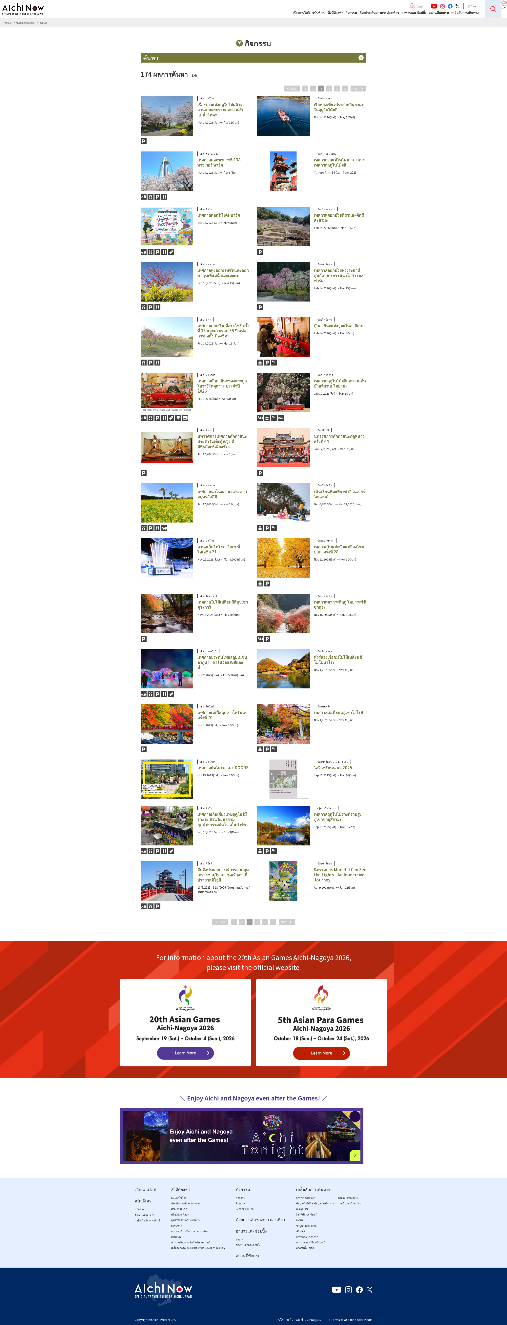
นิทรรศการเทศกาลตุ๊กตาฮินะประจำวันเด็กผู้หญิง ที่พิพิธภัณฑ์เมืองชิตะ (222, 441)
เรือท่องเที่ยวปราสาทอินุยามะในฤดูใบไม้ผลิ (339, 107)
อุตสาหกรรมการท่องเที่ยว (185, 1220)
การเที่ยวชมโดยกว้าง (349, 1203)
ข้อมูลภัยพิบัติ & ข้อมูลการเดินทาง (315, 1203)
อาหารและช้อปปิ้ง (413, 13)
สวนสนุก (176, 1237)
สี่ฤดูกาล (240, 1203)
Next (356, 88)
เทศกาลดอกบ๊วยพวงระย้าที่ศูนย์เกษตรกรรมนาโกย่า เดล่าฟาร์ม (340, 275)
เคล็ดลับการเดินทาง (465, 13)
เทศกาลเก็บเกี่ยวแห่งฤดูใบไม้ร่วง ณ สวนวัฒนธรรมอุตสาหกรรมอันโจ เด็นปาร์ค (222, 819)
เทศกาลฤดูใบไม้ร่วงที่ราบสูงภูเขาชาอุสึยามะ (338, 816)
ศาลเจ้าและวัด (179, 1209)
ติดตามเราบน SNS (348, 1197)
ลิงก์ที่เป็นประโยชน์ (306, 1214)
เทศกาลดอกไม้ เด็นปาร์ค (218, 215)
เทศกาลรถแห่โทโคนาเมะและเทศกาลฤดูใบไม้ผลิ (339, 162)
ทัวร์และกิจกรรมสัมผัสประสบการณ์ (190, 1242)
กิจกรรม (351, 13)
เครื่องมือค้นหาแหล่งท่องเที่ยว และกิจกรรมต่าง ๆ (198, 1248)
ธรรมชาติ (176, 1225)
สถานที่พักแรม (439, 13)
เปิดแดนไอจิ (301, 13)
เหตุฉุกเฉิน (302, 1209)
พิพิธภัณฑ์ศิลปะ (180, 1214)
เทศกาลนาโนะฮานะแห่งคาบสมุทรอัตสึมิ (222, 493)
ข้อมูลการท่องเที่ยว (25, 22)
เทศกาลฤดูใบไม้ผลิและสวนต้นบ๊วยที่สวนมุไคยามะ (340, 383)
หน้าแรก (8, 22)
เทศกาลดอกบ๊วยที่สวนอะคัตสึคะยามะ (339, 217)
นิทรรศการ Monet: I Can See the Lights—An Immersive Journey (340, 875)
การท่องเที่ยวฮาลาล (307, 1237)
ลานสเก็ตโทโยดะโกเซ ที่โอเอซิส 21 (218, 549)
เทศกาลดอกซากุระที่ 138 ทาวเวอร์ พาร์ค (219, 162)
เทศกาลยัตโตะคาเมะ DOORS (223, 767)
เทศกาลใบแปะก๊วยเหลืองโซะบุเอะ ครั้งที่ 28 (339, 549)
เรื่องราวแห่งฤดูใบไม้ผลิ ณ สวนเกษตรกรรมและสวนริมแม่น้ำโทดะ (220, 110)
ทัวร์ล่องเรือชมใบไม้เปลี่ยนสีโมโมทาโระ (338, 659)
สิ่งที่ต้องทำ (335, 13)
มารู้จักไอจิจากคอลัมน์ (147, 1220)
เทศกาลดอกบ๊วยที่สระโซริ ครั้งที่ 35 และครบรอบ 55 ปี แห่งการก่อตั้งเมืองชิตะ (223, 331)
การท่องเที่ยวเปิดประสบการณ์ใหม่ (190, 1231)
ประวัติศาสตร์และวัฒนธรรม (186, 1203)
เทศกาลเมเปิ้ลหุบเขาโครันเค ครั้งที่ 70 (221, 714)
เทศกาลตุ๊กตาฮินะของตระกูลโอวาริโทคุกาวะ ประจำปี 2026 (222, 386)
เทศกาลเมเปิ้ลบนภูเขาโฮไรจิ (338, 712)
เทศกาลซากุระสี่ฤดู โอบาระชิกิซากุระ (340, 604)
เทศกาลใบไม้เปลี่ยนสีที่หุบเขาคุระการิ (222, 604)
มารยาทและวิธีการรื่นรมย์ (310, 1242)
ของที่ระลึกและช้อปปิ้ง (248, 1245)
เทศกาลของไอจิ (245, 1209)
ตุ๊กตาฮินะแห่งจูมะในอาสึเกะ (338, 325)
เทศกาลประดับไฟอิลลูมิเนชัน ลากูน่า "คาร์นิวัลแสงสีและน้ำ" (222, 662)
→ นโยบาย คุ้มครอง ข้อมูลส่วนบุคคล (298, 1319)
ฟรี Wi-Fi (301, 1231)
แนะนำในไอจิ (179, 1197)
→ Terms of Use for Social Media (349, 1319)
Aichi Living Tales (144, 1215)
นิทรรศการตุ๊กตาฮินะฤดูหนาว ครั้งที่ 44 (339, 438)
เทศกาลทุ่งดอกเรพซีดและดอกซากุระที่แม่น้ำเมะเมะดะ (223, 272)
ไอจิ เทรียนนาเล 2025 (333, 767)
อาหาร (239, 1239)
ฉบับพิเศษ (319, 13)
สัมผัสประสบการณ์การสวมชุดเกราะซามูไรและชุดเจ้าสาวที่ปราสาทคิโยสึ (223, 875)
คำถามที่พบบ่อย (305, 1248)
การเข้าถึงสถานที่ (305, 1197)
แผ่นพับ (300, 1220)
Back (293, 88)
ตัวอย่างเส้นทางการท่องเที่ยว (379, 13)
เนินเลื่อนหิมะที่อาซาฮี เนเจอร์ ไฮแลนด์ (339, 493)
